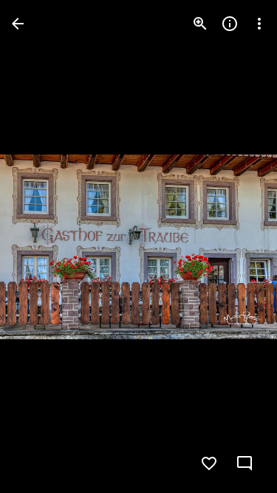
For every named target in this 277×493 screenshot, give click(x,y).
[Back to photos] (17, 23)
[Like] (209, 463)
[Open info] (229, 23)
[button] (235, 247)
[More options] (259, 23)
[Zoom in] (200, 23)
